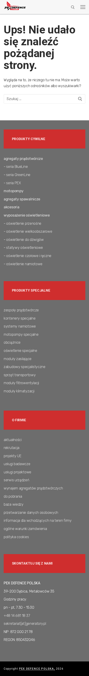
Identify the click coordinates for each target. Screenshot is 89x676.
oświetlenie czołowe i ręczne (28, 256)
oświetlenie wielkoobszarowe (29, 231)
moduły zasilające (17, 359)
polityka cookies (16, 537)
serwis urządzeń (16, 480)
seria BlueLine (17, 166)
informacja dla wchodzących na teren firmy (38, 520)
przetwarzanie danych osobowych (31, 512)
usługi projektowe (17, 472)
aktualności (13, 440)
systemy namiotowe (20, 326)
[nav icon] (82, 7)
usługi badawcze (17, 464)
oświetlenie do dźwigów (25, 239)
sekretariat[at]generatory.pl (25, 623)
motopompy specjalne (21, 334)
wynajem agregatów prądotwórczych (33, 488)
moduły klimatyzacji (19, 391)
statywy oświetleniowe (24, 247)
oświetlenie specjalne (20, 350)
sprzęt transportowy (20, 375)
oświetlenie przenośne (23, 223)
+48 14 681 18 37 (17, 615)
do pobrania (13, 496)
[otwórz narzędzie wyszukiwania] (73, 7)
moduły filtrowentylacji (21, 383)
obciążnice (12, 342)
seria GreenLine (18, 175)
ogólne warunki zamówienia (25, 529)
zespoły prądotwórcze (21, 310)
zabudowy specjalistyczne (24, 367)
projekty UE (12, 456)
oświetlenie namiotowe (24, 264)
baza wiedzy (14, 504)
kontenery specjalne (19, 318)
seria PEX (13, 183)
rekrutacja (11, 448)
